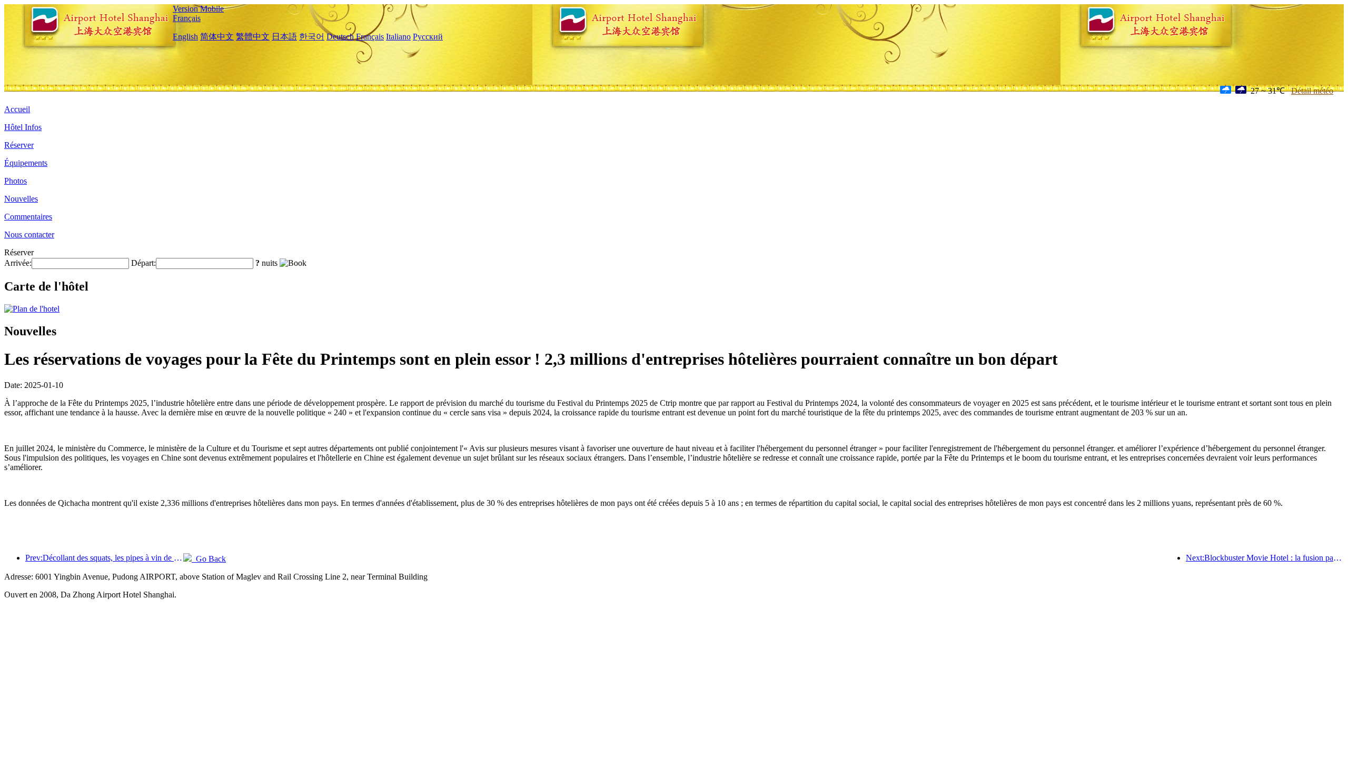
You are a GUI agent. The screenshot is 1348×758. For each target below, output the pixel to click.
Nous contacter (29, 234)
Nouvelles (21, 198)
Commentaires (28, 216)
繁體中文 (253, 36)
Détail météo (1312, 90)
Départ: (143, 262)
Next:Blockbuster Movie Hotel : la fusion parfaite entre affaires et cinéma (1265, 557)
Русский (428, 36)
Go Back (209, 558)
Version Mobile (198, 8)
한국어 (311, 36)
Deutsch (340, 36)
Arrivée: (18, 262)
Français (187, 18)
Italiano (398, 36)
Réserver (19, 145)
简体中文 (217, 36)
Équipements (25, 162)
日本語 (284, 36)
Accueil (17, 109)
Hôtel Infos (23, 127)
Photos (15, 180)
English (185, 36)
